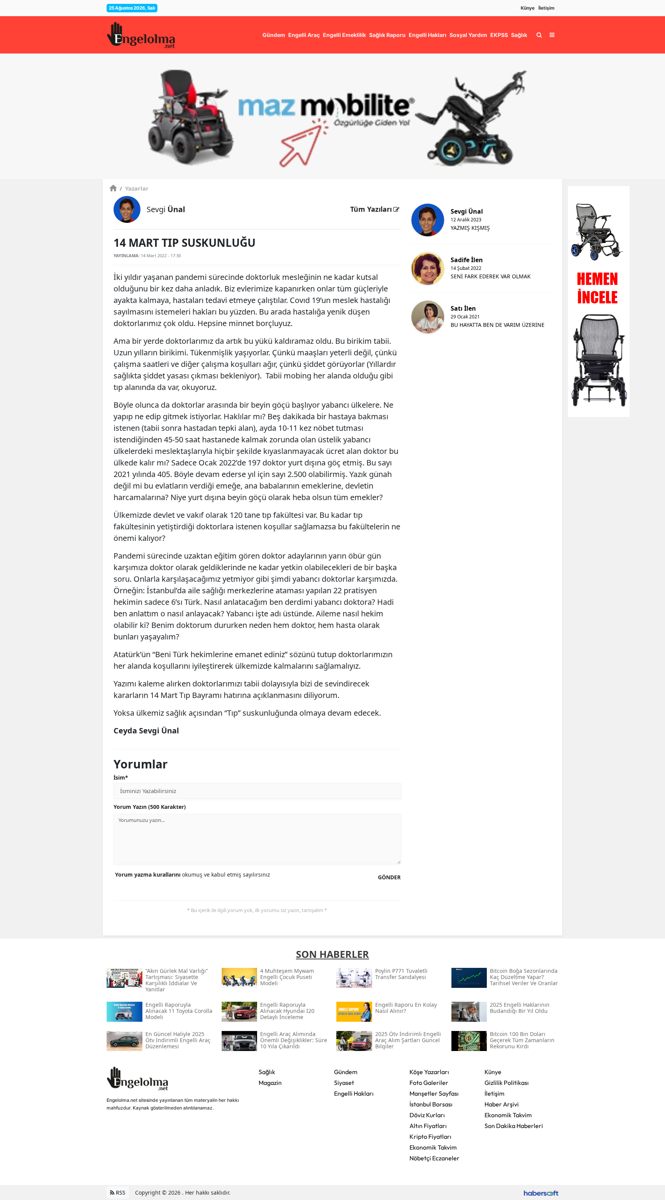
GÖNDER (389, 877)
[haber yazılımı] (541, 1192)
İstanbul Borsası (431, 1104)
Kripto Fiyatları (430, 1136)
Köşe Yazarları (429, 1072)
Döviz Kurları (427, 1115)
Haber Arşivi (502, 1104)
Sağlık (267, 1072)
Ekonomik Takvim (433, 1147)
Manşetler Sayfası (434, 1093)
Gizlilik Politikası (507, 1082)
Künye (528, 8)
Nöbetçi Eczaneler (434, 1158)
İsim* (121, 777)
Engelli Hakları (354, 1093)
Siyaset (344, 1082)
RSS (119, 1192)
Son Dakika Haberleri (514, 1126)
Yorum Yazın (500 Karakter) (150, 806)
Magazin (270, 1082)
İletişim (546, 8)
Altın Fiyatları (428, 1126)
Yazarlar (134, 188)
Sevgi (166, 209)
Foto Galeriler (428, 1082)
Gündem (346, 1072)
